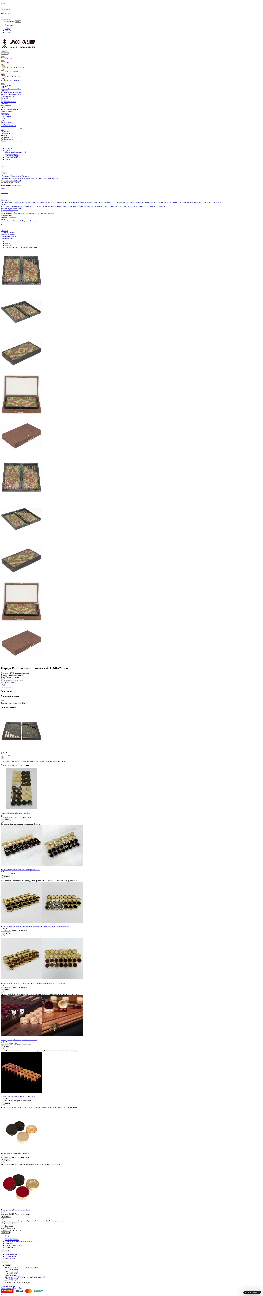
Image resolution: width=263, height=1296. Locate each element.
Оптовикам (9, 1243)
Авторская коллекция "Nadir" (58, 202)
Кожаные (60, 206)
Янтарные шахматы (202, 202)
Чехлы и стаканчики (149, 206)
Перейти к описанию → (16, 675)
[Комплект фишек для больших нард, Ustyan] (131, 789)
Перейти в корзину (7, 139)
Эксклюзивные (191, 202)
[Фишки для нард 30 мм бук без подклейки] (131, 1129)
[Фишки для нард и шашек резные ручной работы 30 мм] (131, 845)
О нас (7, 1236)
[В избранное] (2, 685)
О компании (9, 25)
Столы (181, 202)
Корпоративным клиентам (14, 1245)
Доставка (8, 32)
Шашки (7, 159)
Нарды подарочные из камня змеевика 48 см (16, 755)
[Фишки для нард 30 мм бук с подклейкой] (131, 1186)
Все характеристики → (9, 682)
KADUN (3, 202)
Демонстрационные (74, 202)
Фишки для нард (137, 206)
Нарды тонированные (96, 206)
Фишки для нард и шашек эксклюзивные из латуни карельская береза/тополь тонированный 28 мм (35, 926)
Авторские (9, 206)
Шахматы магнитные (215, 202)
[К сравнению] (4, 685)
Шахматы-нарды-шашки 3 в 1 (15, 152)
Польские (27, 202)
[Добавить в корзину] (2, 757)
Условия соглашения (12, 1240)
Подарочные (114, 206)
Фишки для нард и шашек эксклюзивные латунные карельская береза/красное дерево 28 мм (33, 983)
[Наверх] (1, 1294)
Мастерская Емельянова (134, 202)
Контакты (8, 27)
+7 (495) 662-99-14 (11, 1269)
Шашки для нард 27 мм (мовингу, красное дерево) (18, 1096)
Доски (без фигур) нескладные (26, 213)
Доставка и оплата (41, 178)
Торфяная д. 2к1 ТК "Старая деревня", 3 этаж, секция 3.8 (25, 1277)
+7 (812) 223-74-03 (11, 1279)
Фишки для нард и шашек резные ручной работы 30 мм (20, 870)
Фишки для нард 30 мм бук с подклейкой (15, 1210)
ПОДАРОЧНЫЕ (173, 202)
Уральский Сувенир (45, 761)
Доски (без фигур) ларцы (9, 213)
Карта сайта (17, 1288)
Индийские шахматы (100, 202)
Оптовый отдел (53, 178)
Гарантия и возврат (28, 178)
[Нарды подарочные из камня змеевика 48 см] (21, 751)
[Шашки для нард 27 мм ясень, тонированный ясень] (131, 1015)
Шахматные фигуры (12, 156)
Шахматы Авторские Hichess (15, 202)
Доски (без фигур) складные (45, 213)
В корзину (6, 819)
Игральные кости (37, 206)
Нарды (7, 150)
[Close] (1, 229)
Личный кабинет (11, 1254)
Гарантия (8, 30)
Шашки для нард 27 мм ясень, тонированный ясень (19, 1040)
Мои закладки (10, 1258)
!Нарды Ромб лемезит (12, 761)
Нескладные (164, 202)
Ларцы (125, 202)
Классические (118, 202)
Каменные (110, 202)
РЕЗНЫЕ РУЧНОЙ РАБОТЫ (40, 202)
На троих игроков (148, 202)
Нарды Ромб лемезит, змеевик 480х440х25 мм (21, 247)
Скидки (7, 29)
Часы (185, 202)
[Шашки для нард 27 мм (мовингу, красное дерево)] (131, 1072)
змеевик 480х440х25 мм (29, 761)
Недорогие (157, 202)
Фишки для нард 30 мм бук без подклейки (15, 1153)
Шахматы (8, 148)
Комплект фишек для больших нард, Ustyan (16, 813)
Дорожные (90, 202)
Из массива (46, 206)
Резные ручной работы (125, 206)
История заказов (10, 1256)
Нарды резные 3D (83, 206)
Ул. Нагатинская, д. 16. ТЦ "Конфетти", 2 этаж (21, 1267)
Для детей (83, 202)
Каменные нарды (59, 761)
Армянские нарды (19, 206)
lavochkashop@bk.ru (8, 1286)
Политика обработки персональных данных (20, 1241)
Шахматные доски (11, 154)
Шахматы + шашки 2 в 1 (13, 157)
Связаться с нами (7, 1288)
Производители (10, 1247)
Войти (3, 188)
